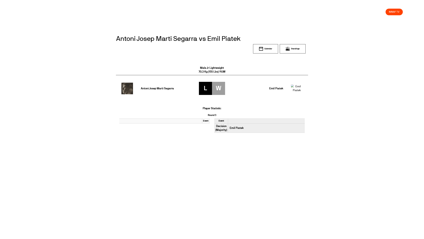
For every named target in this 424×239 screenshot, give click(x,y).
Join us (340, 12)
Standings (295, 49)
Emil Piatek (276, 88)
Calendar (268, 49)
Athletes (353, 12)
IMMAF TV (394, 12)
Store (380, 12)
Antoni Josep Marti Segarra (157, 88)
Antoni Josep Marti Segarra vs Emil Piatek (178, 39)
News (285, 12)
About (309, 12)
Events (297, 12)
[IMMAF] (29, 12)
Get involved (324, 12)
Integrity (367, 12)
